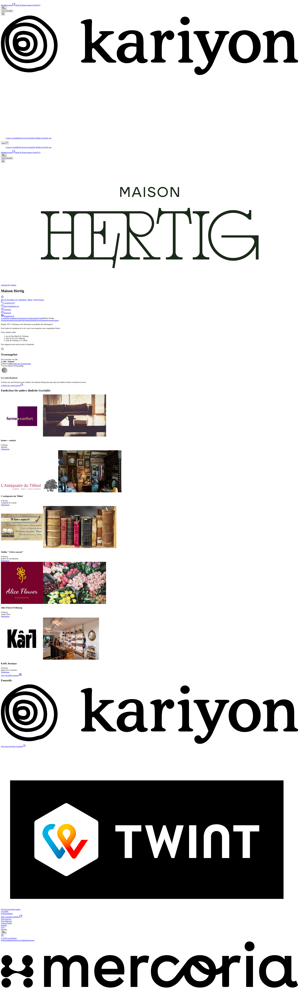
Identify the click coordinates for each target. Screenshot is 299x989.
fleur (36, 320)
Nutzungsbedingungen (9, 940)
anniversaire (49, 320)
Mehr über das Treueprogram (20, 364)
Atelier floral (38, 318)
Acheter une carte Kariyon (10, 386)
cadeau (56, 320)
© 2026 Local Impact (9, 938)
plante (32, 320)
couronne (41, 320)
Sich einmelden (7, 11)
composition (17, 320)
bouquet (10, 320)
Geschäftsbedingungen (26, 940)
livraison (4, 320)
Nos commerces (12, 318)
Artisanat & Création (26, 318)
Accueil (4, 318)
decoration (26, 320)
